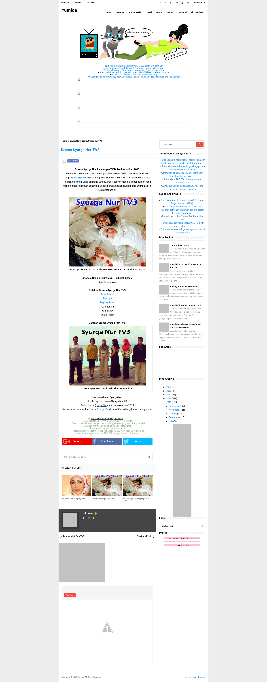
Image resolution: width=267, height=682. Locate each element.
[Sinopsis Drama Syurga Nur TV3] (76, 485)
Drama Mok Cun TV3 (73, 536)
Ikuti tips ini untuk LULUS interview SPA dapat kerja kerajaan (134, 66)
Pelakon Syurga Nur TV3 (103, 499)
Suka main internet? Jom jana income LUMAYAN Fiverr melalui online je (134, 72)
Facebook (107, 441)
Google (76, 441)
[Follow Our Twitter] (165, 3)
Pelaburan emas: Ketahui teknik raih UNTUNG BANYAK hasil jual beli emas (108, 431)
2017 (169, 394)
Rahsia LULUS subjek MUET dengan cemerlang (134, 74)
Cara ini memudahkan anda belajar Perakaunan (108, 426)
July (171, 421)
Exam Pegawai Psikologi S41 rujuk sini (182, 206)
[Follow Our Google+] (171, 3)
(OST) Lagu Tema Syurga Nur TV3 (136, 500)
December (174, 406)
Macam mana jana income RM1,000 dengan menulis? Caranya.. (108, 433)
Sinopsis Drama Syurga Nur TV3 (74, 500)
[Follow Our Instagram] (182, 3)
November (174, 410)
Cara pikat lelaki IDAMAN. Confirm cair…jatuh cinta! (108, 421)
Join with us (199, 3)
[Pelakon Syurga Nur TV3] (107, 485)
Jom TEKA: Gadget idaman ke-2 (185, 305)
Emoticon (70, 595)
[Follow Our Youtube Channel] (177, 3)
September (174, 417)
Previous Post (143, 536)
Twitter (137, 441)
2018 (169, 391)
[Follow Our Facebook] (160, 3)
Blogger (201, 677)
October (173, 413)
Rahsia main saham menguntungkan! (108, 428)
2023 (169, 387)
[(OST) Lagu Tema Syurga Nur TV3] (138, 485)
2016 (169, 398)
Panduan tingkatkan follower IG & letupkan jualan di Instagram (134, 68)
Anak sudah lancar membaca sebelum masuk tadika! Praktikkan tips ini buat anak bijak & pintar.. (134, 77)
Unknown (87, 513)
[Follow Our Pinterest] (188, 3)
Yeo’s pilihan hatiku (179, 245)
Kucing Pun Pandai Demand (183, 286)
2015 (169, 402)
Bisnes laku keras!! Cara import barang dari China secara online (134, 70)
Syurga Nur (75, 141)
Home (64, 141)
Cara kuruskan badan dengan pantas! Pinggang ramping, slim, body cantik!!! (108, 423)
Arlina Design (190, 677)
